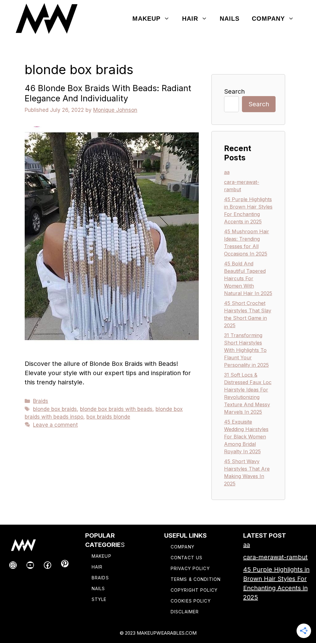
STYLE (99, 599)
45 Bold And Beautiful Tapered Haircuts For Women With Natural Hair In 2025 (248, 278)
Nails (229, 18)
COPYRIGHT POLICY (194, 590)
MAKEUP (101, 556)
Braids (40, 401)
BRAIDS (100, 577)
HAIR (97, 566)
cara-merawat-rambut (275, 557)
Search (234, 91)
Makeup (146, 18)
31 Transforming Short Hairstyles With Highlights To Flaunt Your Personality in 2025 (246, 350)
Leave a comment (55, 425)
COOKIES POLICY (191, 600)
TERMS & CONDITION (196, 579)
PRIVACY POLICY (190, 568)
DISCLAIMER (185, 611)
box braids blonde (108, 417)
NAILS (98, 588)
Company (268, 18)
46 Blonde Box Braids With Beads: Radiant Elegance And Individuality (108, 93)
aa (227, 172)
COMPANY (182, 546)
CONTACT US (186, 557)
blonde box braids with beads (116, 409)
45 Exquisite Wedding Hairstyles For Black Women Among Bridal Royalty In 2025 (246, 437)
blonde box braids (55, 409)
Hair (190, 18)
